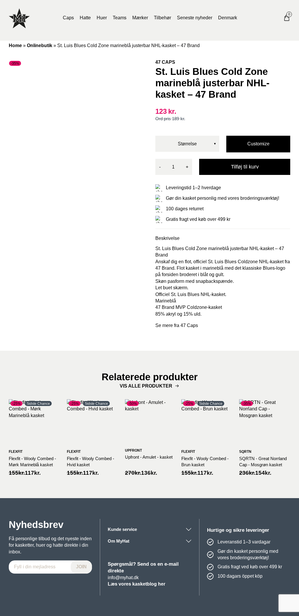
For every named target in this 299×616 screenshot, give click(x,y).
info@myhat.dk (123, 577)
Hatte (85, 17)
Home (15, 45)
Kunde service (122, 529)
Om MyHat (118, 540)
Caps (68, 17)
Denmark (227, 17)
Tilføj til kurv (245, 167)
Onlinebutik (39, 45)
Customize (258, 143)
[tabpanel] (76, 133)
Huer (102, 17)
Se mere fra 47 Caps (176, 325)
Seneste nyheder (194, 17)
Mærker (140, 17)
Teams (119, 17)
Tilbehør (162, 17)
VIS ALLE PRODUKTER (146, 385)
